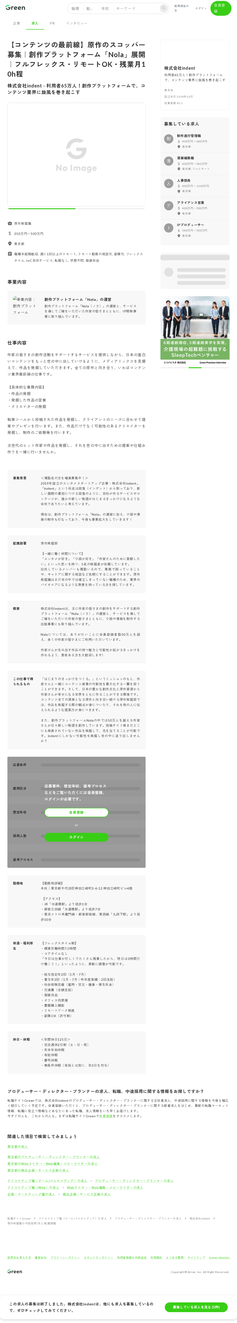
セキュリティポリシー (98, 1257)
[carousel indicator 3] (195, 299)
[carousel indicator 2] (111, 208)
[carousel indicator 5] (222, 299)
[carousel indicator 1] (42, 208)
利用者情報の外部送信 (132, 1257)
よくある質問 (175, 1257)
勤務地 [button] (92, 8)
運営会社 (41, 1257)
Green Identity (219, 1257)
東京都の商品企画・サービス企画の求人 (38, 1170)
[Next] (139, 155)
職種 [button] (75, 8)
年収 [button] (105, 8)
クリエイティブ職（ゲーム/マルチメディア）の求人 (47, 1181)
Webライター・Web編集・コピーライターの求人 (105, 1187)
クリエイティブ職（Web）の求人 (33, 1187)
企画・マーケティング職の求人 (31, 1194)
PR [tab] (52, 23)
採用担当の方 (181, 8)
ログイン (201, 8)
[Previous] (14, 155)
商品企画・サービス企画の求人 (87, 1194)
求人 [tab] (35, 23)
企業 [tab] (16, 23)
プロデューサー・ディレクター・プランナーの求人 (134, 1181)
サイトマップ (196, 1257)
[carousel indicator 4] (209, 299)
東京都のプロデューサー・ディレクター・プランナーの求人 (53, 1157)
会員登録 (219, 8)
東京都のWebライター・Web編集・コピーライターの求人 (52, 1164)
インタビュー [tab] (77, 23)
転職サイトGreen (19, 1218)
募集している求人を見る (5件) (196, 1307)
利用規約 (156, 1257)
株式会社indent (200, 1218)
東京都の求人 (17, 1147)
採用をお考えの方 (19, 1257)
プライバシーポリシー (65, 1257)
